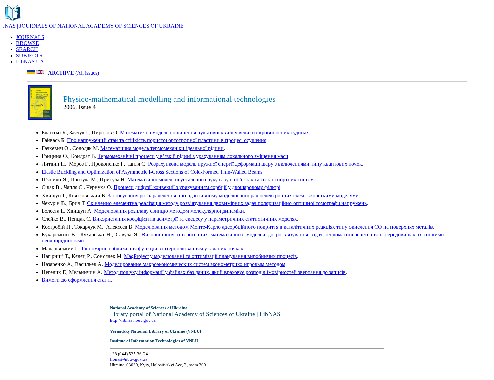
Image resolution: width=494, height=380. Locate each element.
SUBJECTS (29, 55)
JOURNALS (30, 37)
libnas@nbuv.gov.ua (128, 359)
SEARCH (27, 49)
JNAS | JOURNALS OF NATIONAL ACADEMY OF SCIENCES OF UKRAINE (93, 26)
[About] (13, 21)
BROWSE (27, 43)
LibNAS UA (30, 61)
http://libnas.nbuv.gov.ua (133, 320)
